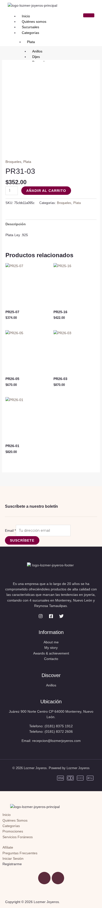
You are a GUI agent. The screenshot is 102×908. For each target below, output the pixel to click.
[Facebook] (51, 616)
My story (51, 648)
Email (10, 530)
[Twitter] (61, 616)
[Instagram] (40, 616)
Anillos (51, 685)
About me (51, 642)
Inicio (26, 16)
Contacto (51, 659)
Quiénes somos (34, 22)
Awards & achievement (51, 653)
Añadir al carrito (46, 191)
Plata (27, 162)
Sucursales (30, 27)
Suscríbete (22, 540)
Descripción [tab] (15, 224)
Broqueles (13, 162)
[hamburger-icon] (88, 15)
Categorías (30, 33)
